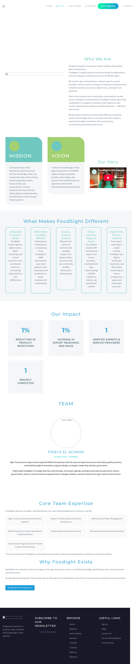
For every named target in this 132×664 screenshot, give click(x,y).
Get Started (108, 6)
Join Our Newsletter (48, 632)
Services (73, 638)
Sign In (105, 624)
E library (73, 647)
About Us (60, 6)
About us (73, 629)
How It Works (75, 633)
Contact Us (106, 633)
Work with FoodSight (20, 588)
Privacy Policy (108, 642)
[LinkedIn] (66, 481)
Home (49, 6)
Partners (73, 656)
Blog (104, 629)
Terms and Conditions (111, 638)
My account (91, 6)
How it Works (75, 6)
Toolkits (73, 642)
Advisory (73, 652)
